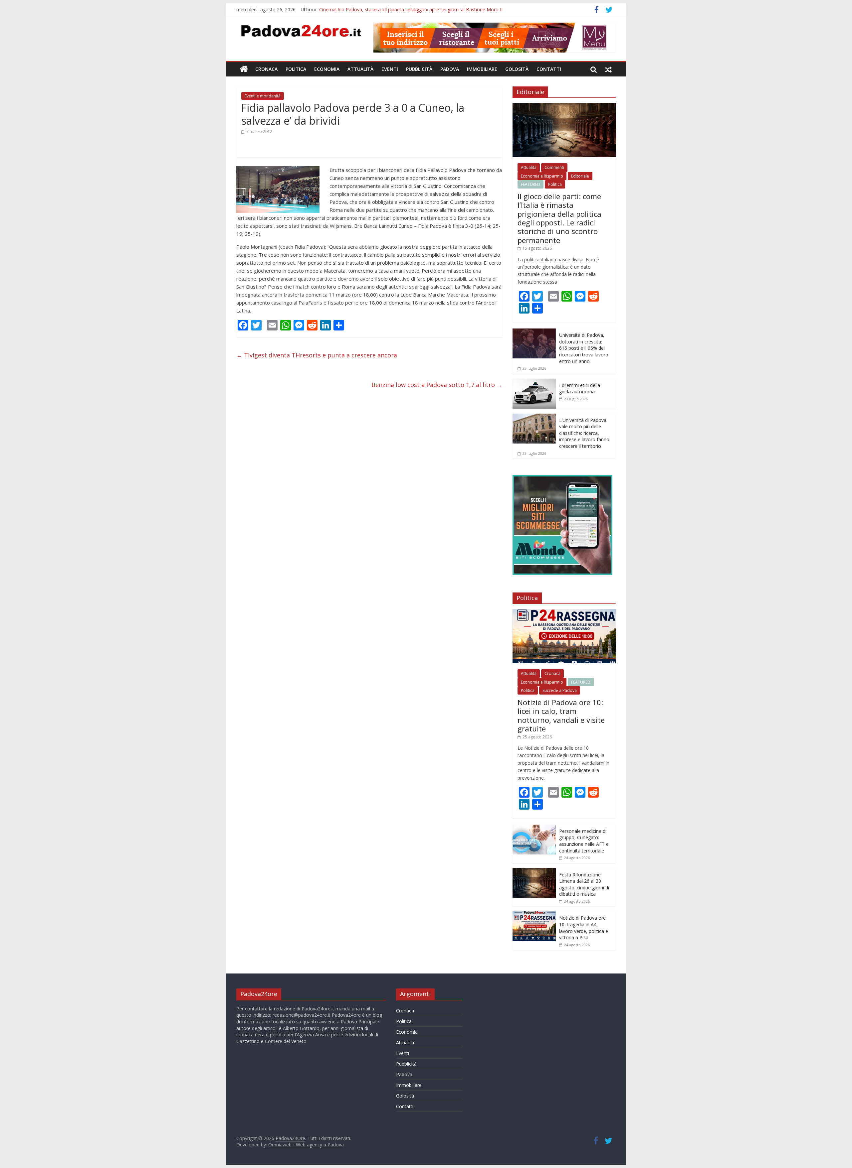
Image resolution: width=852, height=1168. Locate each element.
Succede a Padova (559, 690)
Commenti (554, 167)
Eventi (389, 69)
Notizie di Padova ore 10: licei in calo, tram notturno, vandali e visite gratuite (561, 715)
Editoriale (580, 176)
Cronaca (266, 69)
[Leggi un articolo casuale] (608, 69)
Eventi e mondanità (263, 96)
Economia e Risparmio (542, 176)
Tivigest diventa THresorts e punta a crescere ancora (316, 355)
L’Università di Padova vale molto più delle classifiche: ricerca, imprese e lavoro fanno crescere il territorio (584, 433)
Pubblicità (419, 69)
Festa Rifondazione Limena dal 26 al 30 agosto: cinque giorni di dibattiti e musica (584, 884)
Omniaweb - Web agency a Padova (306, 1144)
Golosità (517, 69)
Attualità (360, 69)
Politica (296, 69)
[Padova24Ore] (243, 69)
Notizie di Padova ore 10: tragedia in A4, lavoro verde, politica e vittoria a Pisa (583, 928)
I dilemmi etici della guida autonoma (579, 388)
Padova (449, 69)
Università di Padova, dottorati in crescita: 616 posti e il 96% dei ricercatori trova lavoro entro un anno (583, 348)
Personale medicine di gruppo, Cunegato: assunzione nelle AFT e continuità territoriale (584, 841)
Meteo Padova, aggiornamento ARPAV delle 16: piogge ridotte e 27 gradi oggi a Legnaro (414, 9)
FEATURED (530, 184)
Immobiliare (482, 69)
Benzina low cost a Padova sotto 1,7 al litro (437, 385)
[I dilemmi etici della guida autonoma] (534, 382)
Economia (326, 69)
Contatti (548, 69)
